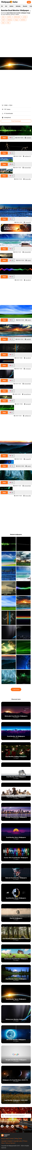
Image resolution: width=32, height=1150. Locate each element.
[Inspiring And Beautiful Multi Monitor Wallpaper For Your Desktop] (23, 559)
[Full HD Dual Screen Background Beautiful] (23, 603)
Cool (20, 1119)
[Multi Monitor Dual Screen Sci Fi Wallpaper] (23, 662)
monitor (9, 17)
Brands (25, 6)
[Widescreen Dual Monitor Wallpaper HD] (8, 632)
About (2, 1138)
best (3, 22)
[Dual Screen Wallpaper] (23, 677)
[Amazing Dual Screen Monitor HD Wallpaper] (23, 544)
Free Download (16, 121)
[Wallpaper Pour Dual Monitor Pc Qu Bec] (8, 559)
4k (2, 6)
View (4, 137)
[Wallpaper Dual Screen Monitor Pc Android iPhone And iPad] (8, 662)
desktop (9, 19)
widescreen (17, 17)
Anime (11, 6)
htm (8, 22)
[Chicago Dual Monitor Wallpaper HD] (8, 573)
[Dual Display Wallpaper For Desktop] (8, 544)
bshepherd (7, 117)
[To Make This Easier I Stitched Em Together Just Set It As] (8, 618)
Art (6, 6)
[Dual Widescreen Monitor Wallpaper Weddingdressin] (23, 632)
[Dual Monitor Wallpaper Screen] (8, 588)
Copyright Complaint (6, 1141)
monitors (23, 19)
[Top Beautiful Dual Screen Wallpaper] (23, 573)
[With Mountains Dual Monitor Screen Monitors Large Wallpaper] (8, 603)
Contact (12, 1138)
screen (25, 17)
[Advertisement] (16, 40)
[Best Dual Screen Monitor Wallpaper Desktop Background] (8, 647)
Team (6, 1138)
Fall (14, 1121)
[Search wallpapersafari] (3, 1116)
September (4, 1121)
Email (20, 1138)
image (16, 19)
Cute (23, 1119)
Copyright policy (17, 1141)
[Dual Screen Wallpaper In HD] (23, 588)
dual (3, 17)
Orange (10, 1121)
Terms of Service (10, 1143)
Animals (18, 6)
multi (3, 19)
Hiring (16, 1138)
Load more (16, 689)
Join (29, 2)
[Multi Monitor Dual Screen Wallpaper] (23, 647)
